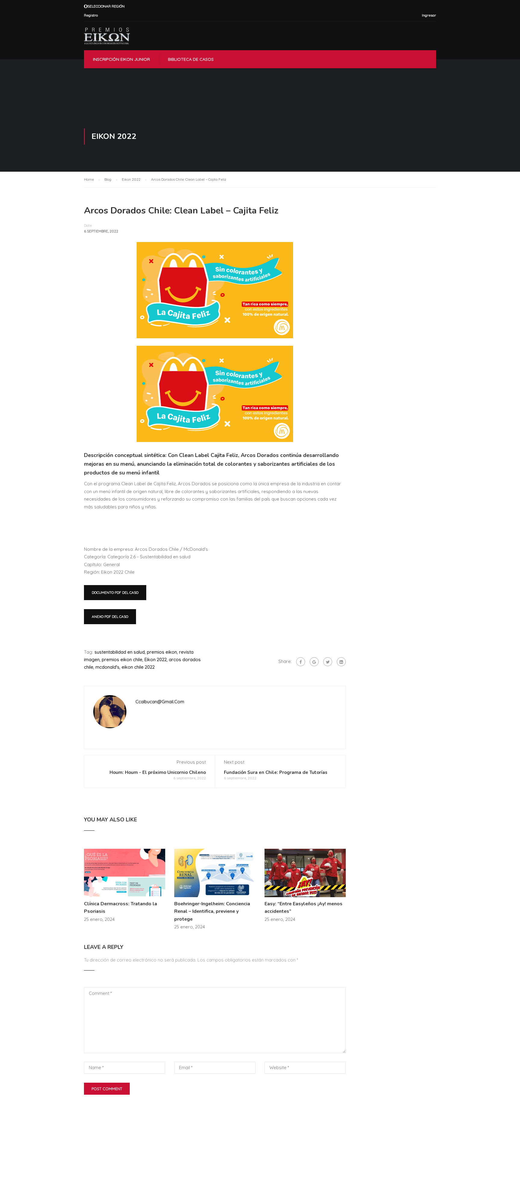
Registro (91, 15)
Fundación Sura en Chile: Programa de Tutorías (275, 772)
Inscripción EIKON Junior (121, 59)
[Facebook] (300, 661)
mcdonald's (107, 667)
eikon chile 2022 (138, 667)
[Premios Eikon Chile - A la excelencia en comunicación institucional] (107, 36)
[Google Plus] (314, 661)
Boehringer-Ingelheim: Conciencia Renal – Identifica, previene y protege (212, 911)
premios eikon (162, 652)
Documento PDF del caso (115, 592)
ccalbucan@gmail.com (159, 701)
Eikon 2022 (155, 659)
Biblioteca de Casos (191, 59)
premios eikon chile (122, 659)
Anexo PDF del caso (110, 616)
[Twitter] (327, 661)
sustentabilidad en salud (119, 652)
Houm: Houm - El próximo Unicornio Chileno (158, 772)
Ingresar (429, 15)
